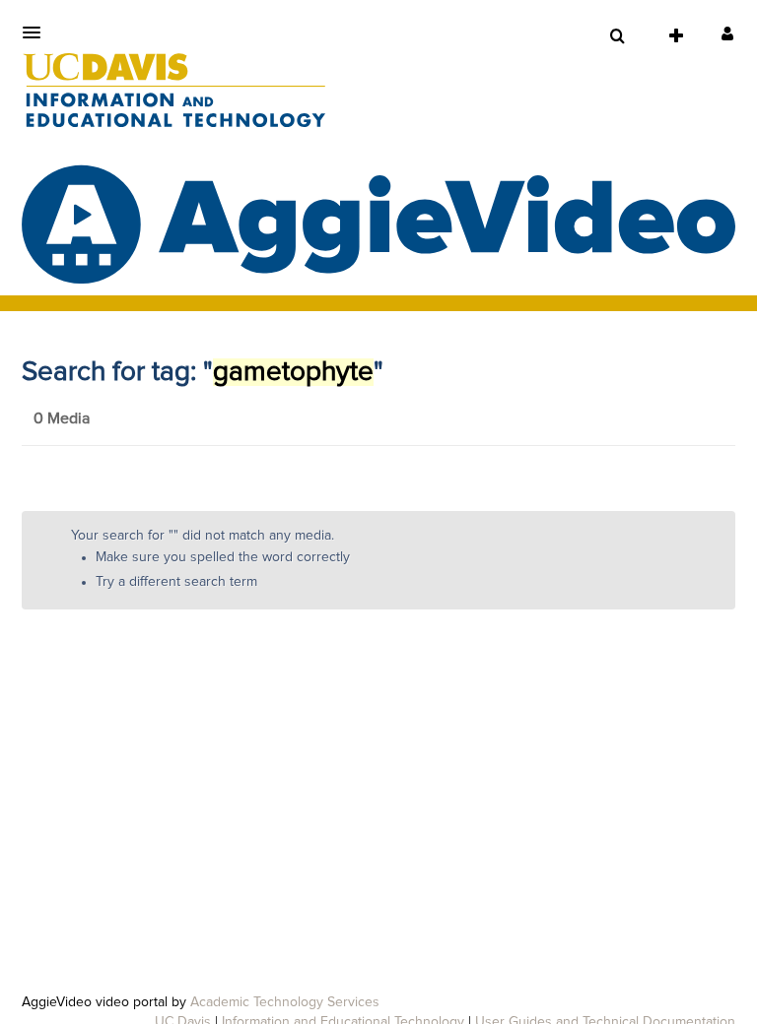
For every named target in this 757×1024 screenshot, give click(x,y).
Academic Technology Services (284, 1002)
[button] (37, 32)
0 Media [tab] (62, 418)
